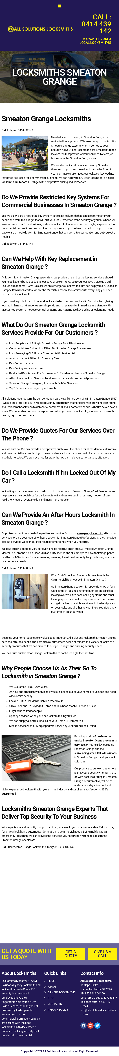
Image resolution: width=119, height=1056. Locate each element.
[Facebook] (83, 1025)
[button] (59, 6)
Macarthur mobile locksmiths (64, 290)
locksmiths (57, 154)
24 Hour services (72, 611)
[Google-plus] (90, 1025)
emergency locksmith (90, 533)
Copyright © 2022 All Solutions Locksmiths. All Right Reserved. (59, 1051)
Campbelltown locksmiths (17, 290)
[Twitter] (97, 1025)
